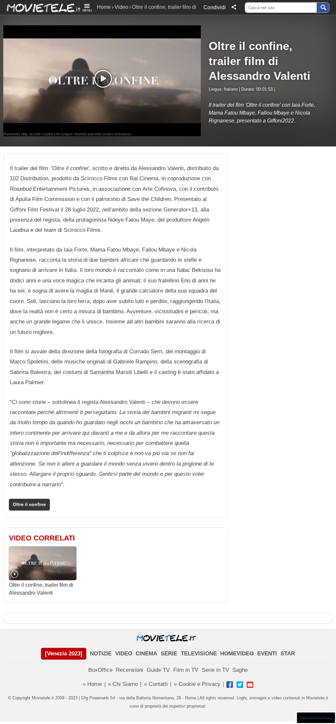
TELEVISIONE (199, 653)
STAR (288, 653)
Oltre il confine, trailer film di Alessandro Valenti (41, 589)
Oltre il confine (29, 504)
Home (104, 7)
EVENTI (267, 653)
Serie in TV (215, 670)
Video (121, 7)
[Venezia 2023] (63, 653)
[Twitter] (240, 684)
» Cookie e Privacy (197, 684)
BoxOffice (100, 670)
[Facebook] (229, 684)
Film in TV (185, 670)
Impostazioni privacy (316, 718)
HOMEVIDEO (237, 653)
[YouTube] (250, 684)
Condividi (214, 7)
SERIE (169, 653)
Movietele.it (40, 7)
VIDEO (123, 653)
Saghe (240, 670)
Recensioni (129, 670)
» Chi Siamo (123, 684)
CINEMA (146, 653)
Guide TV (158, 670)
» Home (92, 684)
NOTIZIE (101, 653)
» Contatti (156, 684)
